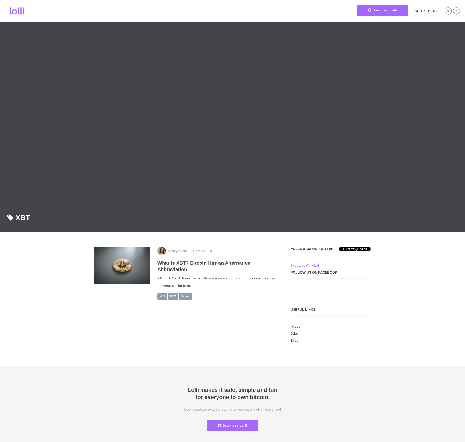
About (295, 326)
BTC (173, 296)
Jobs (294, 333)
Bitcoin (185, 296)
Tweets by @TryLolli (305, 265)
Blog (433, 11)
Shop (420, 11)
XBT (162, 296)
